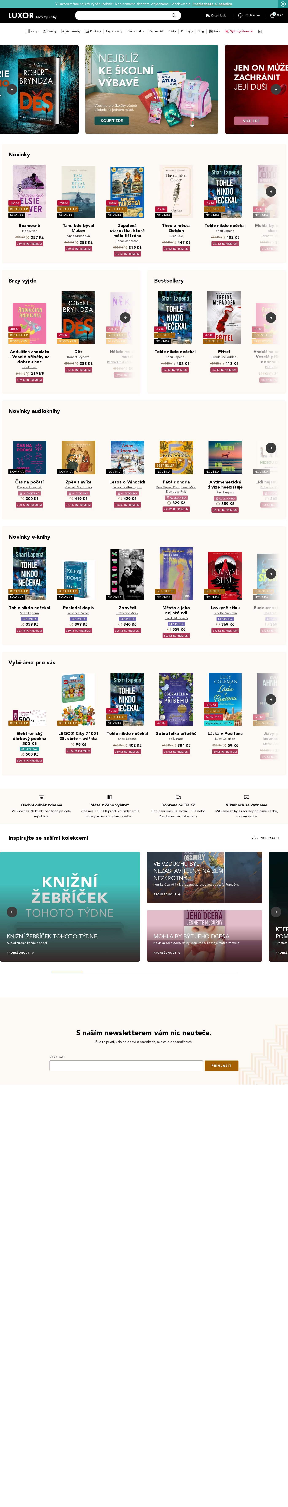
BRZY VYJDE (19, 341)
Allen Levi (176, 236)
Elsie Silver (29, 231)
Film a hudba (136, 31)
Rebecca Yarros (78, 613)
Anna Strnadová (78, 236)
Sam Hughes (225, 492)
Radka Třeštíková (119, 362)
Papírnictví (156, 31)
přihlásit (221, 1066)
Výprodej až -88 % (219, 723)
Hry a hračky (114, 31)
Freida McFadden (224, 357)
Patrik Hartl (29, 367)
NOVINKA (17, 215)
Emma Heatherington (127, 487)
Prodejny (187, 31)
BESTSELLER (19, 209)
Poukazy (95, 31)
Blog (201, 31)
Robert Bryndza (78, 357)
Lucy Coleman (225, 739)
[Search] (174, 15)
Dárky (172, 31)
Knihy (34, 31)
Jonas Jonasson (127, 241)
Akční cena (213, 717)
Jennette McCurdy (274, 236)
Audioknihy (73, 31)
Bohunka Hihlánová (274, 487)
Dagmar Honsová (29, 487)
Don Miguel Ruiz (167, 487)
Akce (217, 31)
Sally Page (176, 739)
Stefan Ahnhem (274, 744)
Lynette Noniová (225, 613)
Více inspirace (264, 838)
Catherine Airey (127, 613)
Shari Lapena (225, 231)
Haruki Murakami (176, 618)
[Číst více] (151, 89)
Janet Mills (188, 487)
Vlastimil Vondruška (78, 487)
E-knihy (51, 31)
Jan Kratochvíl (274, 613)
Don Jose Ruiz (176, 491)
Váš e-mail (57, 1057)
